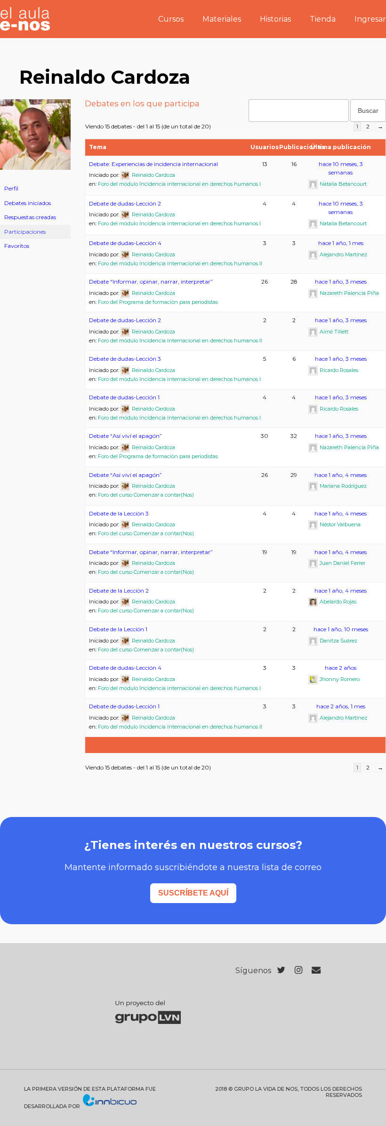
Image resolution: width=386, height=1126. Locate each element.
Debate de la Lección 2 (119, 590)
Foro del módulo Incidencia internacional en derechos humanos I (179, 184)
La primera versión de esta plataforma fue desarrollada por (90, 1098)
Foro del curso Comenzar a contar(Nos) (146, 495)
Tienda (323, 19)
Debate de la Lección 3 (119, 513)
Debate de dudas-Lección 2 (125, 203)
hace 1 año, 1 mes (340, 242)
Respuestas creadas (30, 217)
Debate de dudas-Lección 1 (124, 397)
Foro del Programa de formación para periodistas (158, 302)
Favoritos (16, 245)
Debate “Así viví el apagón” (125, 435)
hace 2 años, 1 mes (340, 706)
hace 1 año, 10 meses (341, 629)
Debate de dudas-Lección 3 (125, 358)
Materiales (221, 19)
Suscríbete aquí (193, 893)
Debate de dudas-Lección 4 (125, 242)
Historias (275, 19)
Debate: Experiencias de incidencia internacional (153, 163)
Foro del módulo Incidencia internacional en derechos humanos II (180, 263)
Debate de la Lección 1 (118, 629)
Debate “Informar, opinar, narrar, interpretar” (151, 281)
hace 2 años (340, 667)
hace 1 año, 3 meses (341, 281)
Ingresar (370, 19)
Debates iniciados (27, 202)
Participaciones (25, 231)
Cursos (171, 19)
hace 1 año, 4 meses (340, 474)
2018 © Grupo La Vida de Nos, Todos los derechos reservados (288, 1092)
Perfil (11, 188)
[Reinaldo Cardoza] (35, 177)
